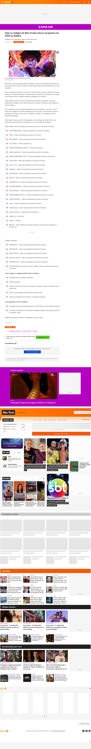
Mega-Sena (9, 595)
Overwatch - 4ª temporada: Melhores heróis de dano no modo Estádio (9, 627)
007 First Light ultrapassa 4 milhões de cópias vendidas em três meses (33, 667)
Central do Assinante (75, 2)
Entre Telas (55, 575)
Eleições (9, 585)
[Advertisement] (80, 638)
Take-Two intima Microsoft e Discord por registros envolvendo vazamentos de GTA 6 (56, 667)
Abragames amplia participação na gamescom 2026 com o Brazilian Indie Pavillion (10, 667)
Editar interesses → (86, 419)
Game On (35, 331)
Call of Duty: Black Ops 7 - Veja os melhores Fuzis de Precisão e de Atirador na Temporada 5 (15, 638)
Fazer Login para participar (32, 352)
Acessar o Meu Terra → (22, 412)
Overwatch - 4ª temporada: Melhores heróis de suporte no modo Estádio (33, 627)
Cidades (32, 595)
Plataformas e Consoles (14, 331)
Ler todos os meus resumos (61, 433)
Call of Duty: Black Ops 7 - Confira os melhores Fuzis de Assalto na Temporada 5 (38, 638)
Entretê (32, 575)
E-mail (84, 2)
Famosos (9, 575)
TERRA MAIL (64, 2)
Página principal (8, 2)
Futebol (55, 585)
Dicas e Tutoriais (26, 331)
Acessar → (19, 452)
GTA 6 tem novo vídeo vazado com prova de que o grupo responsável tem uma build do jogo (61, 678)
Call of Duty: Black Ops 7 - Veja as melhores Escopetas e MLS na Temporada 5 (61, 638)
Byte (54, 595)
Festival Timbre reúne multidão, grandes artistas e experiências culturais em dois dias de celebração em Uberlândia (38, 678)
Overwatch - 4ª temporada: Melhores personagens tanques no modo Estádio (56, 627)
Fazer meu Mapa (12, 446)
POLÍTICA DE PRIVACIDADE (58, 731)
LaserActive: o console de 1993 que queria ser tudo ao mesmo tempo (15, 677)
